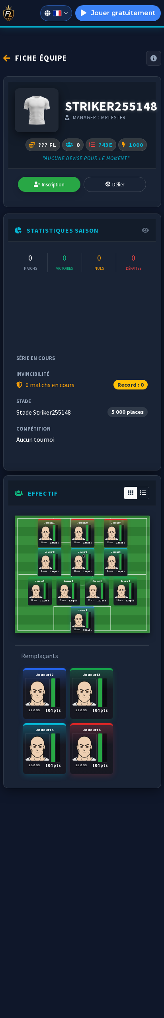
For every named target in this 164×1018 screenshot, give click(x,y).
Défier (118, 184)
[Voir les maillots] (37, 110)
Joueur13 (91, 692)
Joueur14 (44, 747)
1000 (135, 144)
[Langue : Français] (56, 13)
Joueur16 (91, 747)
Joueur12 (44, 692)
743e (105, 144)
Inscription (53, 184)
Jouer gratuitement (122, 13)
